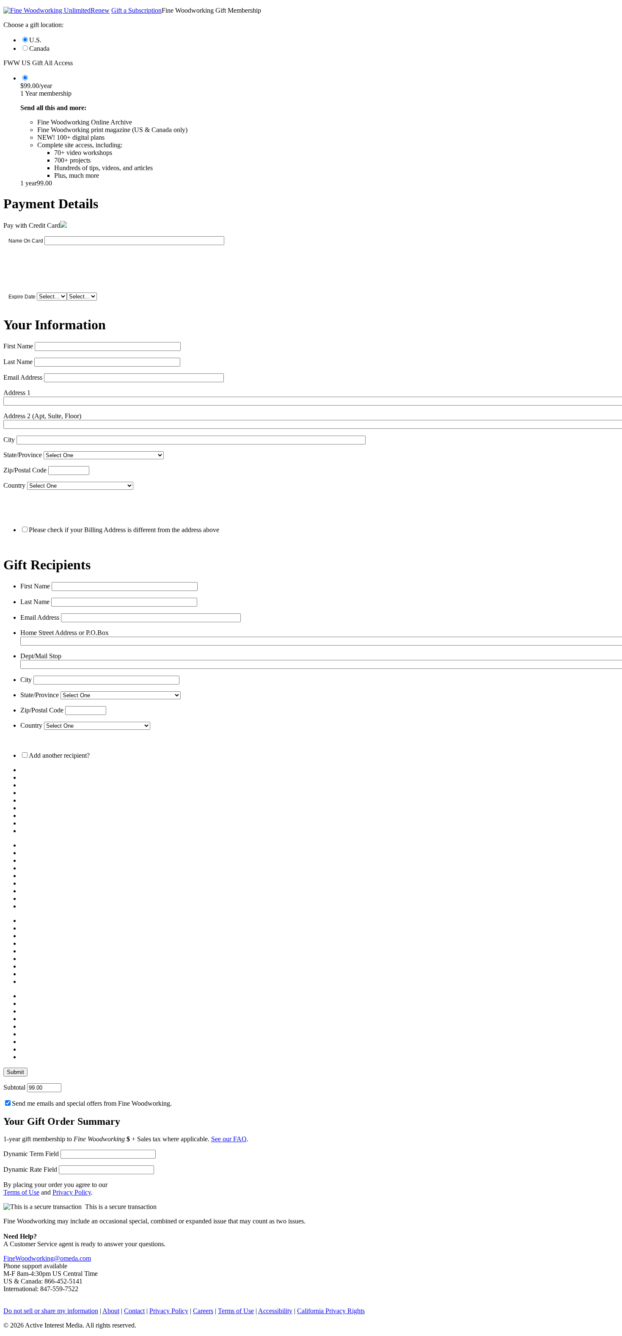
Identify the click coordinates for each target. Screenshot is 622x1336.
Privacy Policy (71, 1192)
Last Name (18, 361)
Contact (134, 1310)
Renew (100, 10)
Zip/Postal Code (25, 470)
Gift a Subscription (136, 10)
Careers (203, 1310)
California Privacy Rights (331, 1310)
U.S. (35, 40)
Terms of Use (21, 1192)
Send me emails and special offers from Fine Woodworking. (92, 1103)
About (110, 1310)
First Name (18, 346)
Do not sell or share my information (50, 1310)
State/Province (22, 454)
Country (14, 485)
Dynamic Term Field (31, 1153)
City (9, 439)
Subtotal (14, 1087)
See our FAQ (229, 1139)
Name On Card (25, 241)
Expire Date (22, 297)
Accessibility (275, 1310)
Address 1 (16, 392)
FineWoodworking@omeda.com (47, 1258)
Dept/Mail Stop (40, 656)
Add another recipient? (59, 755)
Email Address (22, 377)
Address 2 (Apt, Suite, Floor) (42, 416)
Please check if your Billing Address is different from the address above (124, 529)
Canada (39, 48)
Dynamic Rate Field (30, 1169)
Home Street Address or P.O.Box (64, 632)
